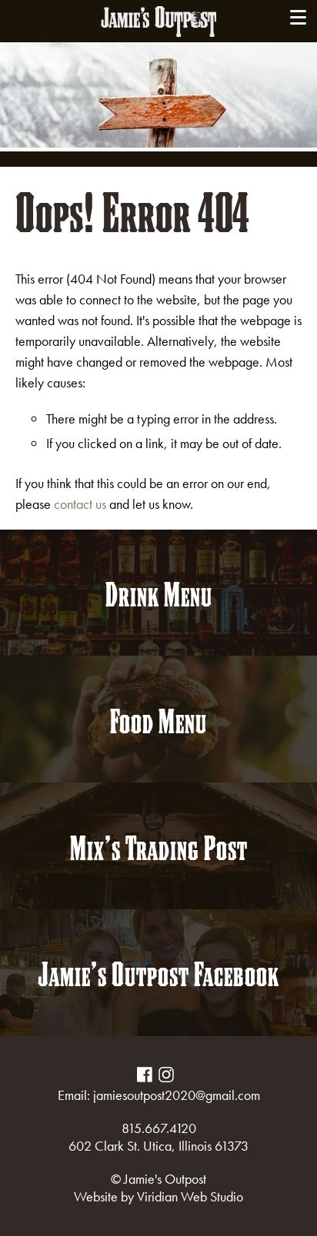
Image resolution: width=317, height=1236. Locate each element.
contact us (80, 504)
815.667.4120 (159, 1128)
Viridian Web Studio (190, 1196)
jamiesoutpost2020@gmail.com (176, 1095)
